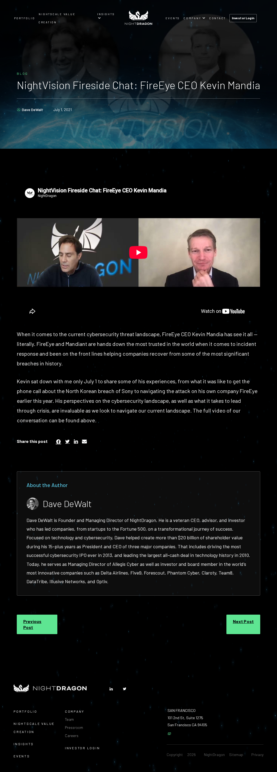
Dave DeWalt (32, 110)
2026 (191, 754)
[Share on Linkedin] (76, 441)
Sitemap (236, 754)
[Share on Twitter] (67, 441)
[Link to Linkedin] (111, 688)
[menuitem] (24, 18)
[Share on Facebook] (58, 441)
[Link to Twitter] (124, 688)
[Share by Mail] (84, 441)
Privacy (257, 754)
